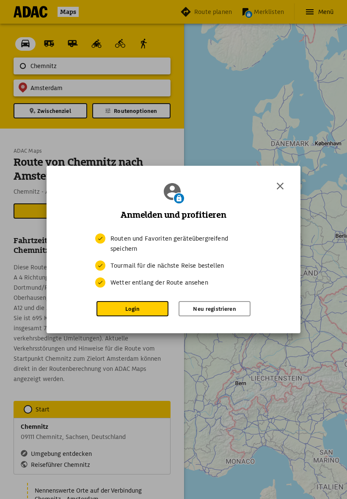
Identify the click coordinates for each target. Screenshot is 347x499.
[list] (173, 260)
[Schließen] (280, 186)
